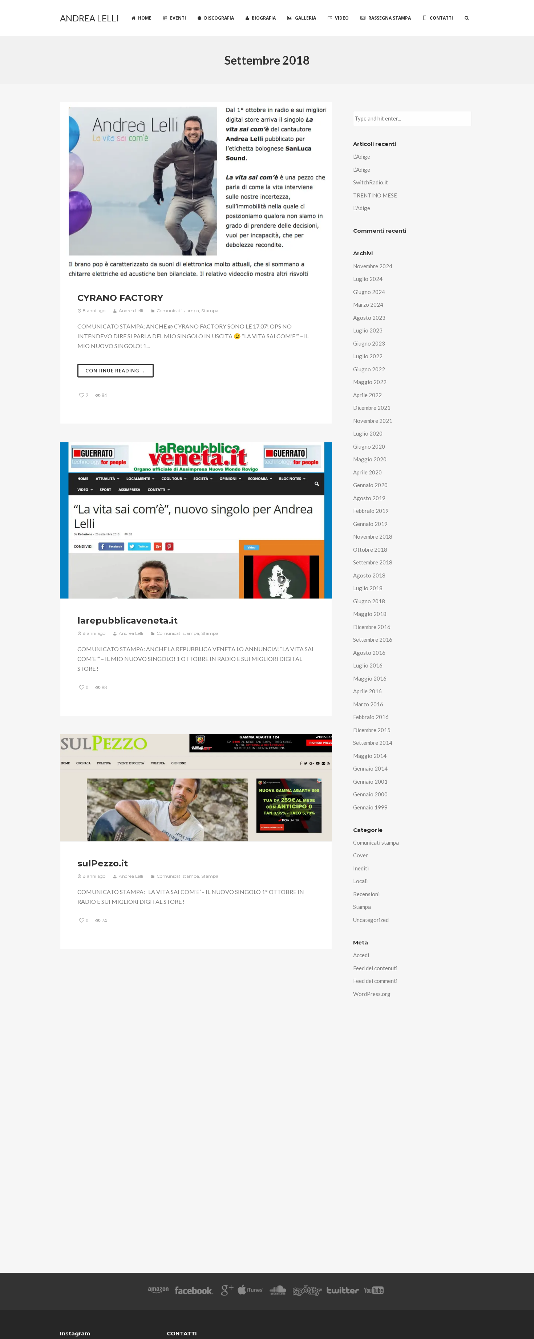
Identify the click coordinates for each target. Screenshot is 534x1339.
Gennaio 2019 (370, 524)
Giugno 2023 (369, 343)
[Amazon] (158, 1292)
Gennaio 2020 (370, 485)
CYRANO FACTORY (120, 298)
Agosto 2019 (369, 498)
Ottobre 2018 (370, 549)
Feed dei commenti (375, 980)
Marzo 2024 (368, 304)
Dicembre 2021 (372, 407)
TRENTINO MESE (375, 195)
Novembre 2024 (372, 266)
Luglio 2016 (368, 665)
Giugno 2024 (369, 292)
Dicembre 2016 (372, 627)
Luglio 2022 (368, 356)
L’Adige (361, 156)
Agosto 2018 (369, 575)
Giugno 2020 (369, 446)
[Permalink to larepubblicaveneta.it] (196, 520)
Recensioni (366, 894)
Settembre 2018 (372, 562)
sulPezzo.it (102, 863)
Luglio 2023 (368, 330)
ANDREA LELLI (89, 18)
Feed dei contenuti (375, 968)
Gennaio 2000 (370, 794)
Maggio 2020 (370, 459)
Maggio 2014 (370, 755)
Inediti (361, 868)
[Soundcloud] (278, 1292)
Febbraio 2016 (371, 717)
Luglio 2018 (368, 588)
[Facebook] (194, 1292)
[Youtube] (374, 1292)
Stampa (209, 310)
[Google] (226, 1292)
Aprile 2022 (367, 395)
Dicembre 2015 (372, 730)
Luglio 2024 (368, 278)
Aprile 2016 (367, 691)
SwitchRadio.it (370, 182)
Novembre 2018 (372, 536)
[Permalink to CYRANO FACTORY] (196, 189)
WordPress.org (372, 994)
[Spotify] (307, 1292)
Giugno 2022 (369, 369)
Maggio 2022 (370, 382)
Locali (360, 881)
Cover (360, 855)
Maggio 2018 (370, 614)
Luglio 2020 (368, 433)
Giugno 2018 (369, 601)
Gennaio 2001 (370, 781)
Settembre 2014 (372, 742)
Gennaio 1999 (370, 807)
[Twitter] (342, 1292)
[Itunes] (250, 1292)
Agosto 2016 (369, 652)
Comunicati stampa (178, 310)
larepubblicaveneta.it (127, 620)
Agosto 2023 (369, 317)
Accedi (361, 955)
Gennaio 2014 (370, 768)
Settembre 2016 (372, 639)
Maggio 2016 (370, 678)
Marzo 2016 (368, 704)
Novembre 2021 (372, 420)
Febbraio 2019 (371, 510)
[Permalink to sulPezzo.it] (196, 788)
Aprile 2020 (367, 472)
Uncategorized (371, 920)
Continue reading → (115, 370)
